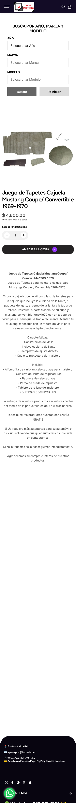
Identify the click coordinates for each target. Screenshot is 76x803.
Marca (12, 55)
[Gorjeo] (6, 782)
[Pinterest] (18, 782)
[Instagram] (24, 782)
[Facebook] (12, 782)
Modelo (13, 72)
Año (10, 38)
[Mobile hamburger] (7, 6)
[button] (69, 6)
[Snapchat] (30, 782)
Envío (4, 219)
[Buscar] (63, 6)
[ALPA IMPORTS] (24, 7)
